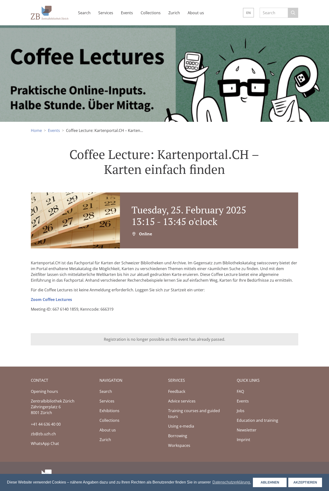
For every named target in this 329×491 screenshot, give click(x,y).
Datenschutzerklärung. (231, 482)
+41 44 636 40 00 (46, 424)
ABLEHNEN (270, 482)
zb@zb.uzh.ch (43, 433)
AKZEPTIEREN (305, 482)
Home (36, 130)
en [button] (248, 12)
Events (54, 130)
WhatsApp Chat (45, 443)
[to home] (49, 12)
